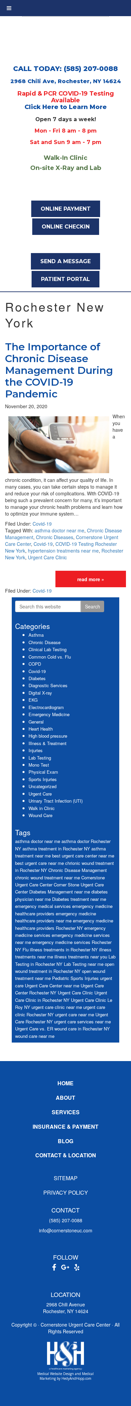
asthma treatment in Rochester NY (56, 848)
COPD (35, 664)
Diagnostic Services (48, 685)
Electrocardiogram (46, 707)
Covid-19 (42, 523)
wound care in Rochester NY (82, 1028)
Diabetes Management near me (59, 891)
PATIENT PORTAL (65, 279)
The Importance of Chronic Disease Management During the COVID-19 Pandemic (59, 370)
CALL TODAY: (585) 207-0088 (65, 69)
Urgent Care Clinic (47, 557)
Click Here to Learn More (66, 107)
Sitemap (66, 1178)
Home (65, 1083)
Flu (26, 949)
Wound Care (40, 815)
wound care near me (34, 1036)
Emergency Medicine (49, 714)
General (36, 721)
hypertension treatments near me (63, 550)
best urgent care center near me (83, 855)
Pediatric (60, 978)
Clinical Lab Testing (48, 649)
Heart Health (41, 729)
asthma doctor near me (59, 530)
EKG (33, 700)
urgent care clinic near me (57, 1007)
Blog (65, 1141)
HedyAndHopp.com (76, 1378)
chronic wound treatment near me (47, 877)
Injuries (36, 750)
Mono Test (39, 765)
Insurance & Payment (65, 1126)
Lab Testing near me (83, 964)
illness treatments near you (80, 956)
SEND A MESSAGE (65, 261)
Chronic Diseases (54, 537)
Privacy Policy (65, 1192)
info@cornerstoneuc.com (65, 1230)
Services (66, 1112)
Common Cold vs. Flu (50, 657)
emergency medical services (43, 906)
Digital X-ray (40, 693)
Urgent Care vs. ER (34, 1028)
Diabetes (37, 678)
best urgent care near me (39, 863)
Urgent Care (40, 793)
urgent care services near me (82, 1021)
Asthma (36, 635)
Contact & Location (65, 1155)
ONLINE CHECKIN (66, 226)
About (65, 1097)
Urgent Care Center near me (52, 985)
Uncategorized (42, 786)
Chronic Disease (44, 642)
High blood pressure (48, 736)
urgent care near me (74, 1014)
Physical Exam (43, 772)
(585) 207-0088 (65, 1220)
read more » (90, 579)
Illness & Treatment (48, 743)
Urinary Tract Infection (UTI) (56, 801)
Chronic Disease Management (77, 870)
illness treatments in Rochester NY (64, 949)
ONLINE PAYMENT (66, 209)
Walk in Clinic (42, 808)
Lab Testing (40, 757)
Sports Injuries (43, 779)
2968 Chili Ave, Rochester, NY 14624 (65, 81)
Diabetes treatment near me (79, 899)
